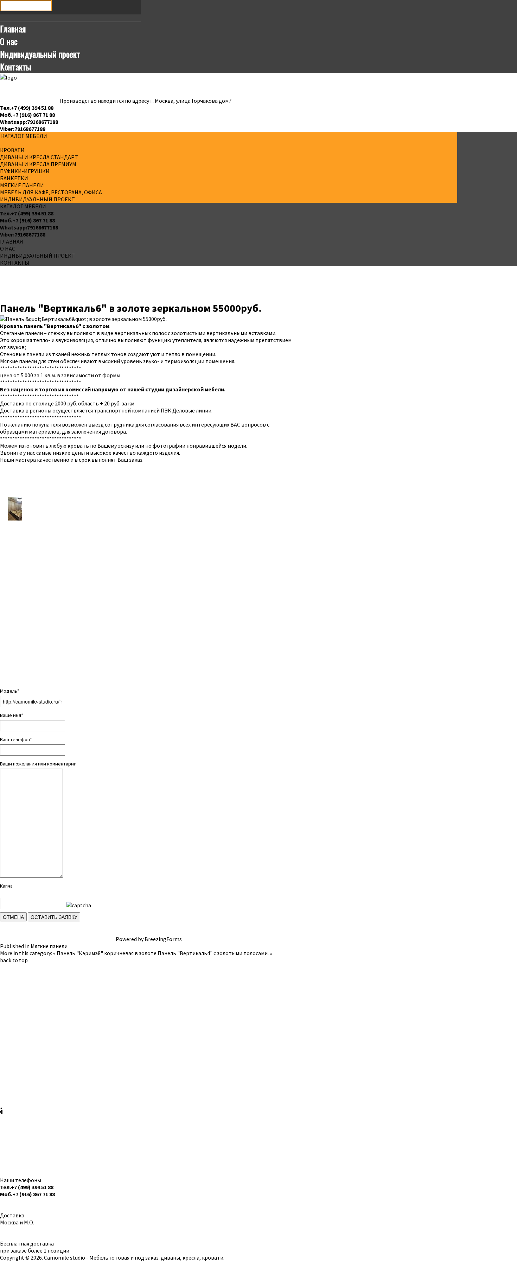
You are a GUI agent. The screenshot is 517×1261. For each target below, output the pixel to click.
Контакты (15, 66)
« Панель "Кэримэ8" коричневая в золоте (105, 953)
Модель (9, 691)
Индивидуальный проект (40, 54)
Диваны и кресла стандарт (39, 156)
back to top (14, 960)
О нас (9, 41)
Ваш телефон (16, 739)
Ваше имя (11, 715)
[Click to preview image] (83, 318)
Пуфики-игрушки (25, 171)
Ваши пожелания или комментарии (38, 764)
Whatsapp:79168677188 (29, 121)
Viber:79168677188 (22, 128)
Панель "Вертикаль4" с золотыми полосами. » (215, 953)
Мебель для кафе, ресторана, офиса (51, 192)
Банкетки (14, 178)
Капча (6, 886)
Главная (13, 28)
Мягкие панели (22, 185)
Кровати (12, 149)
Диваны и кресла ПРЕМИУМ (38, 164)
